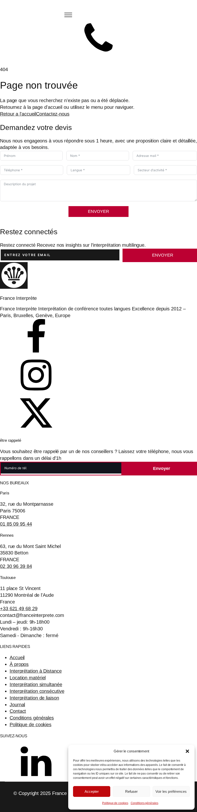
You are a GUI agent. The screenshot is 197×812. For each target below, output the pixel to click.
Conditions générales (144, 803)
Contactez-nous (52, 114)
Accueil (17, 657)
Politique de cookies (115, 803)
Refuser (131, 791)
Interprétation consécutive (37, 691)
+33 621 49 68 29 (18, 608)
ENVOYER (98, 211)
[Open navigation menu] (68, 15)
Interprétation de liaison (34, 698)
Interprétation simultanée (36, 684)
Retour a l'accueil (18, 114)
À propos (19, 664)
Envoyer (162, 255)
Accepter (92, 791)
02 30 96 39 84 (16, 566)
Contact (18, 711)
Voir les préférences (171, 791)
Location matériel (28, 677)
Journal (17, 704)
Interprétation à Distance (36, 671)
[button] (187, 751)
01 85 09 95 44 (16, 524)
